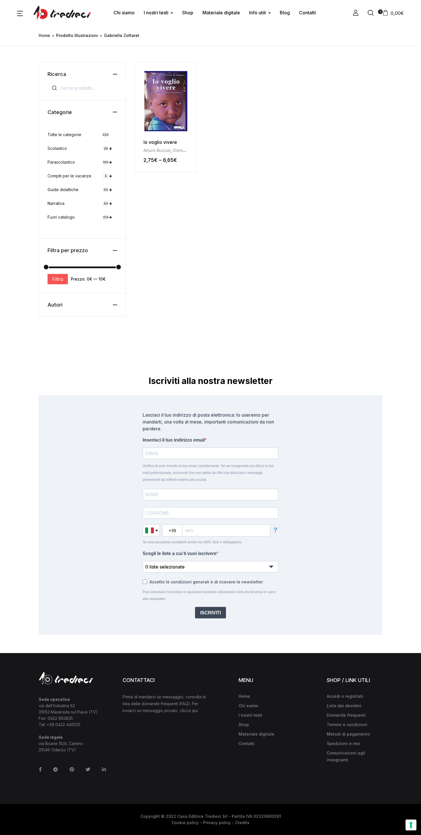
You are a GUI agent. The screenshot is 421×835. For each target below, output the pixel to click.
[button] (20, 13)
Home (44, 35)
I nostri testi (156, 12)
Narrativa (80, 203)
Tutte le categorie (78, 134)
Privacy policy (217, 822)
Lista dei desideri (344, 705)
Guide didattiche (80, 190)
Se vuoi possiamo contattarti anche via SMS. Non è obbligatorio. (192, 542)
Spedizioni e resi (343, 743)
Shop (187, 12)
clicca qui (189, 710)
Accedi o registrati (345, 696)
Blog (285, 12)
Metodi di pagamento (348, 734)
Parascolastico (80, 162)
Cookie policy (185, 822)
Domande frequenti (346, 715)
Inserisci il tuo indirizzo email (174, 440)
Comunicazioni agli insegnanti (346, 756)
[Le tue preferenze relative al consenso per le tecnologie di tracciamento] (411, 825)
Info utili (257, 12)
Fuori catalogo (80, 217)
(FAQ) (184, 703)
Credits (242, 822)
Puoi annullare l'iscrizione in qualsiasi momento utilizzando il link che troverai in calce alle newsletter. (209, 595)
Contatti (307, 12)
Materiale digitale (221, 12)
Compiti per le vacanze (80, 176)
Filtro (57, 279)
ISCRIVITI (210, 612)
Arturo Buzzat (156, 150)
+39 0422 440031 (63, 724)
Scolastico (80, 148)
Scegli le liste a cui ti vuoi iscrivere (180, 553)
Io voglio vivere (160, 142)
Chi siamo (124, 12)
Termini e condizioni (347, 724)
